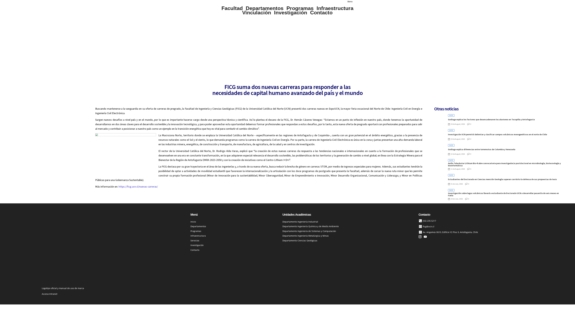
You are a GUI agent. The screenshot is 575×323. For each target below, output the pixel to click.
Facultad (232, 8)
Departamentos (264, 8)
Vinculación (256, 12)
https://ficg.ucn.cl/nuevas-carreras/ (138, 187)
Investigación (290, 12)
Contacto (321, 12)
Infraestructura (335, 8)
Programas (300, 8)
